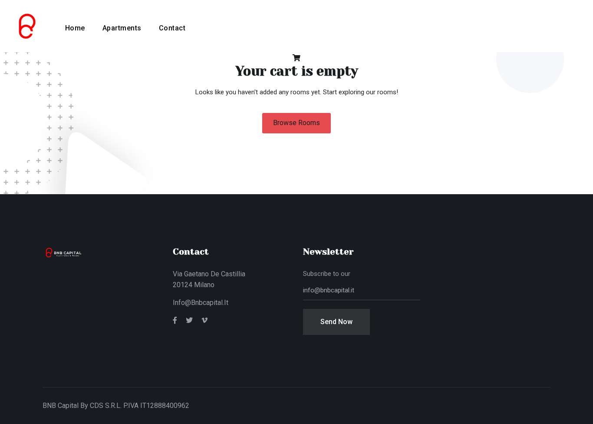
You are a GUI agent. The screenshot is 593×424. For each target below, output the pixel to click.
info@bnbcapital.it (200, 302)
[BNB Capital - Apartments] (26, 25)
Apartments (122, 28)
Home (75, 28)
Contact (172, 28)
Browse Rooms (296, 123)
